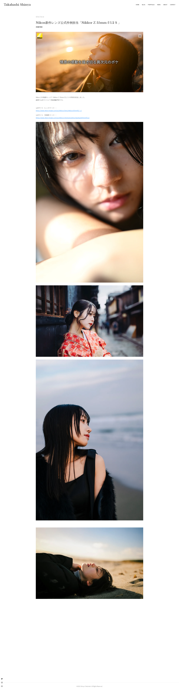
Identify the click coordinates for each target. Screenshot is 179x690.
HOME (137, 4)
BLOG (143, 4)
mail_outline (2, 686)
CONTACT (172, 4)
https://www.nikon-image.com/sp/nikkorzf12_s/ (59, 110)
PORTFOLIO (151, 4)
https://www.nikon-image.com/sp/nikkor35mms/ (63, 118)
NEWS (159, 4)
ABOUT (165, 4)
